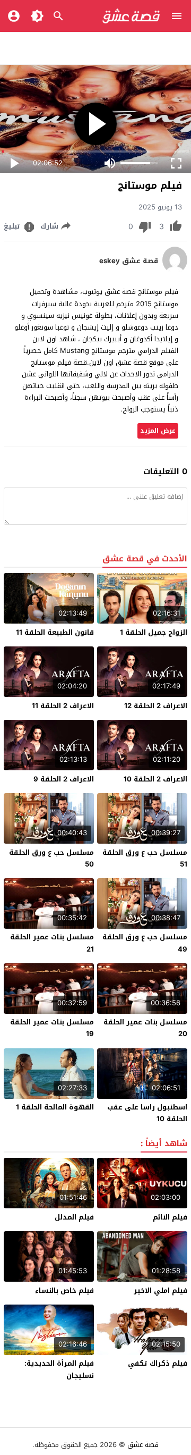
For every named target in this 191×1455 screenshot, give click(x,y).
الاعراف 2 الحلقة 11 (63, 705)
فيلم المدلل (74, 1217)
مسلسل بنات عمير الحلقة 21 (52, 942)
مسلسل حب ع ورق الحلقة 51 (144, 858)
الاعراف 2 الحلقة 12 (155, 705)
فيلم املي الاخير (160, 1290)
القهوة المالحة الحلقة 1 (55, 1107)
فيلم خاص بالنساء (64, 1290)
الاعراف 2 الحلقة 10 (155, 779)
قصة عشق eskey (128, 261)
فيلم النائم (170, 1217)
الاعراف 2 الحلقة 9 (63, 779)
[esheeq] (174, 270)
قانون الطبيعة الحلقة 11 (55, 632)
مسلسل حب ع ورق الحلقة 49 (144, 942)
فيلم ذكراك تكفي (157, 1363)
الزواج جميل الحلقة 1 (153, 632)
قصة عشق (143, 1444)
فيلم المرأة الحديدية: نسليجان (59, 1369)
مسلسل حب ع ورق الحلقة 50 (51, 858)
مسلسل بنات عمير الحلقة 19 (52, 1027)
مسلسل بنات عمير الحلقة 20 (145, 1027)
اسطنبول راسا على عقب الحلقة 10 (147, 1112)
